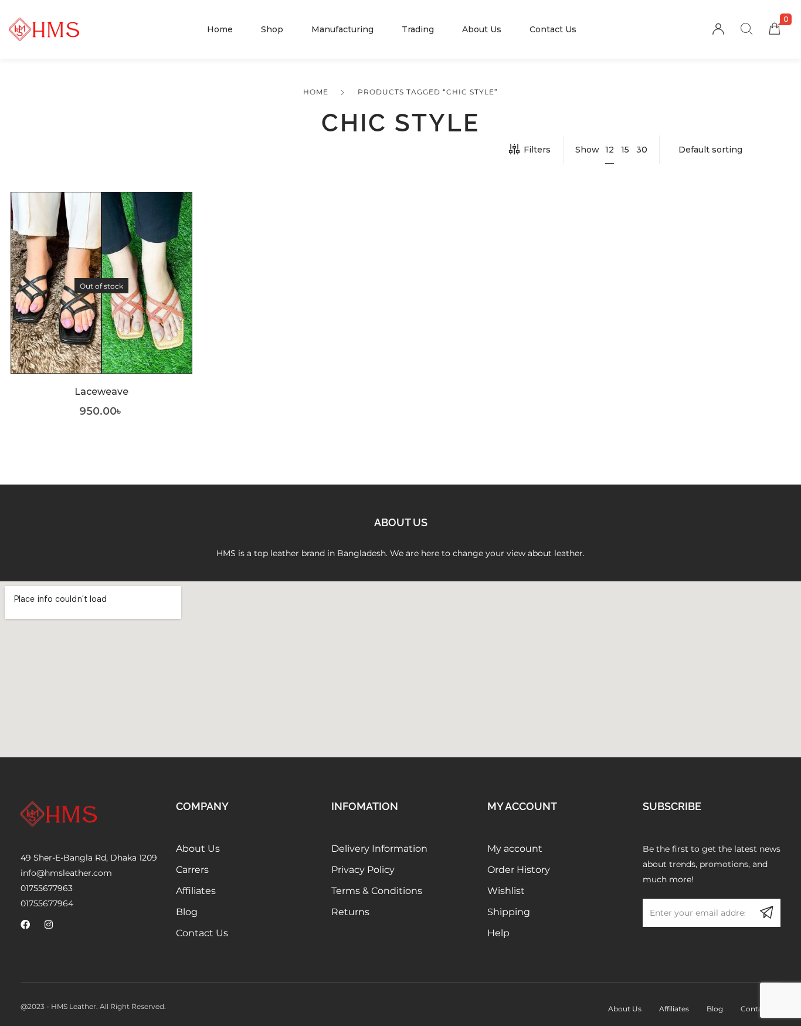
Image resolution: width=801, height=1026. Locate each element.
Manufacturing (342, 29)
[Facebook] (25, 924)
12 (609, 149)
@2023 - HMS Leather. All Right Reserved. (93, 1006)
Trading (418, 29)
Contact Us (553, 29)
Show (587, 149)
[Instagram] (48, 924)
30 (641, 149)
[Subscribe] (766, 913)
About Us (481, 29)
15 (625, 149)
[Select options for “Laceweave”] (102, 300)
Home (220, 29)
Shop (272, 29)
